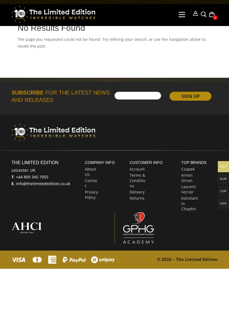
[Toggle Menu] (182, 14)
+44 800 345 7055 (31, 177)
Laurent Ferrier (188, 189)
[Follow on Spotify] (182, 129)
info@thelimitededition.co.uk (42, 183)
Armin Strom (187, 178)
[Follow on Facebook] (168, 129)
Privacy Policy (91, 194)
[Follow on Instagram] (197, 129)
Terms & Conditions (137, 180)
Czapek (188, 169)
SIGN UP (191, 96)
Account (137, 169)
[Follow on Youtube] (211, 129)
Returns (137, 198)
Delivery (137, 192)
